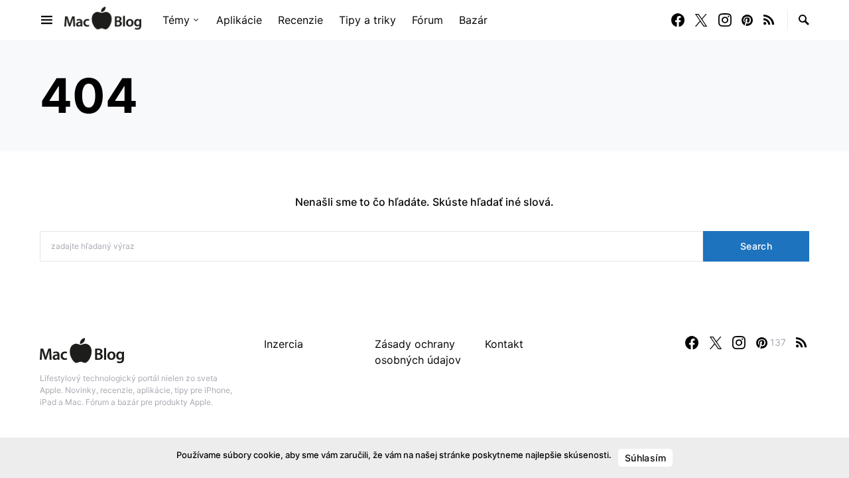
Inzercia (283, 344)
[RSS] (768, 20)
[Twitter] (701, 20)
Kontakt (504, 344)
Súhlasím (645, 457)
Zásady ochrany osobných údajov (418, 351)
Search (756, 246)
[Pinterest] (747, 20)
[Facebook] (678, 20)
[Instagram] (725, 20)
